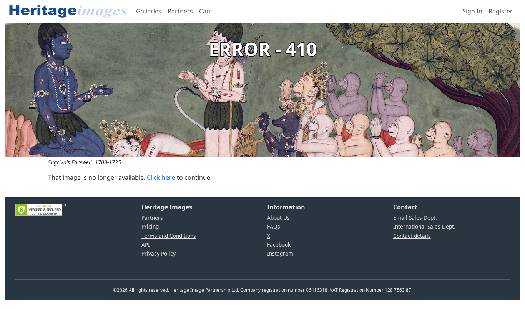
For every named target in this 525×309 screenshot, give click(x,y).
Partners (180, 11)
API (145, 244)
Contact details (412, 235)
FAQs (273, 226)
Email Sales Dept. (415, 217)
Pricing (150, 226)
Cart (205, 11)
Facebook (279, 244)
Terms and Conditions (168, 235)
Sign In (472, 11)
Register (500, 11)
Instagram (280, 253)
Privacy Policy (158, 253)
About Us (278, 217)
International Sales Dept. (424, 226)
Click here (161, 177)
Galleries (148, 11)
